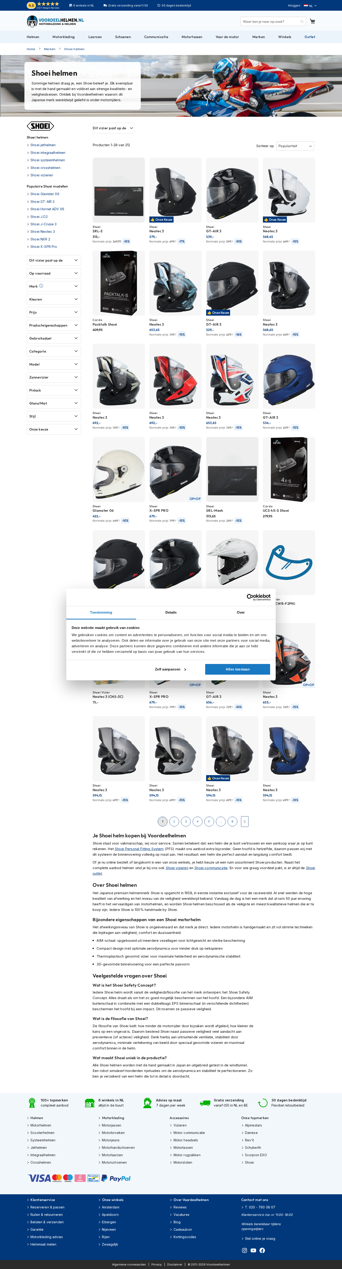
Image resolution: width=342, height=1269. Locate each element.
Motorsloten (183, 1162)
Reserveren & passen (47, 1207)
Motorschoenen (114, 1162)
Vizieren (180, 1125)
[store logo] (56, 21)
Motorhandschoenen (118, 1147)
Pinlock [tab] (35, 390)
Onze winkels (112, 1200)
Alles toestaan (238, 669)
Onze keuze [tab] (38, 429)
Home (31, 49)
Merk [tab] (33, 286)
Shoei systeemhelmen (47, 160)
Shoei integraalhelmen (47, 153)
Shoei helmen (74, 49)
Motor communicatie (189, 1133)
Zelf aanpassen (167, 669)
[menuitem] (33, 37)
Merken (49, 49)
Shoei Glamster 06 (44, 194)
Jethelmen (38, 1147)
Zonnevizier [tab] (39, 377)
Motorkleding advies (46, 1237)
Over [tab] (241, 612)
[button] (310, 5)
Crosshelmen (40, 1162)
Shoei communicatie (211, 868)
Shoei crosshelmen (45, 168)
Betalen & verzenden (47, 1222)
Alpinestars (253, 1125)
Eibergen (109, 1222)
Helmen (36, 1118)
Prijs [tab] (33, 312)
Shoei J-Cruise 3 (43, 224)
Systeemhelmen (42, 1140)
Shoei (249, 1162)
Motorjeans (111, 1140)
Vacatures (181, 1215)
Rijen (106, 1237)
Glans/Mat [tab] (38, 403)
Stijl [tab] (32, 416)
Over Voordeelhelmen (191, 1200)
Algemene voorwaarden (129, 1264)
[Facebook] (262, 1251)
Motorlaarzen (112, 1155)
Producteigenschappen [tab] (48, 325)
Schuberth (253, 1147)
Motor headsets (186, 1140)
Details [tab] (171, 612)
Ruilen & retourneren (46, 1215)
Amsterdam (110, 1207)
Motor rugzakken (187, 1155)
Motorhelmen (40, 1125)
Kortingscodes (185, 1237)
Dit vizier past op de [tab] (109, 128)
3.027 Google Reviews (47, 7)
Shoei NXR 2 (40, 239)
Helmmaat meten (43, 1244)
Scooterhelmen (42, 1133)
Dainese (251, 1133)
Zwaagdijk (110, 1244)
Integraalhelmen (42, 1155)
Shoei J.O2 (39, 217)
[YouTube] (253, 1251)
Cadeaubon (183, 1229)
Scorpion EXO (256, 1155)
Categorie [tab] (37, 351)
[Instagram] (244, 1251)
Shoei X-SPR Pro (43, 247)
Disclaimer (174, 1264)
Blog (177, 1222)
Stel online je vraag (260, 1238)
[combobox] (273, 21)
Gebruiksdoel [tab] (40, 338)
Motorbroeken (113, 1133)
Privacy (156, 1264)
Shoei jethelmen (43, 145)
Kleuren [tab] (35, 299)
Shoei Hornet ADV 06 (47, 209)
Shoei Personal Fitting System (139, 849)
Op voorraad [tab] (40, 273)
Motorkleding (113, 1118)
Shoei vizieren (177, 868)
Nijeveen (109, 1229)
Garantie (37, 1229)
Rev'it (249, 1140)
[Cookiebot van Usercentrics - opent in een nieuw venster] (250, 597)
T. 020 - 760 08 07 (260, 1207)
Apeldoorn (110, 1215)
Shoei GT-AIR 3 (42, 202)
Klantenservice (42, 1200)
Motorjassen (111, 1125)
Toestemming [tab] (101, 612)
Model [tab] (34, 364)
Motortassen (183, 1147)
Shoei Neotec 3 (42, 231)
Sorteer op (265, 146)
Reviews (180, 1207)
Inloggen (294, 5)
